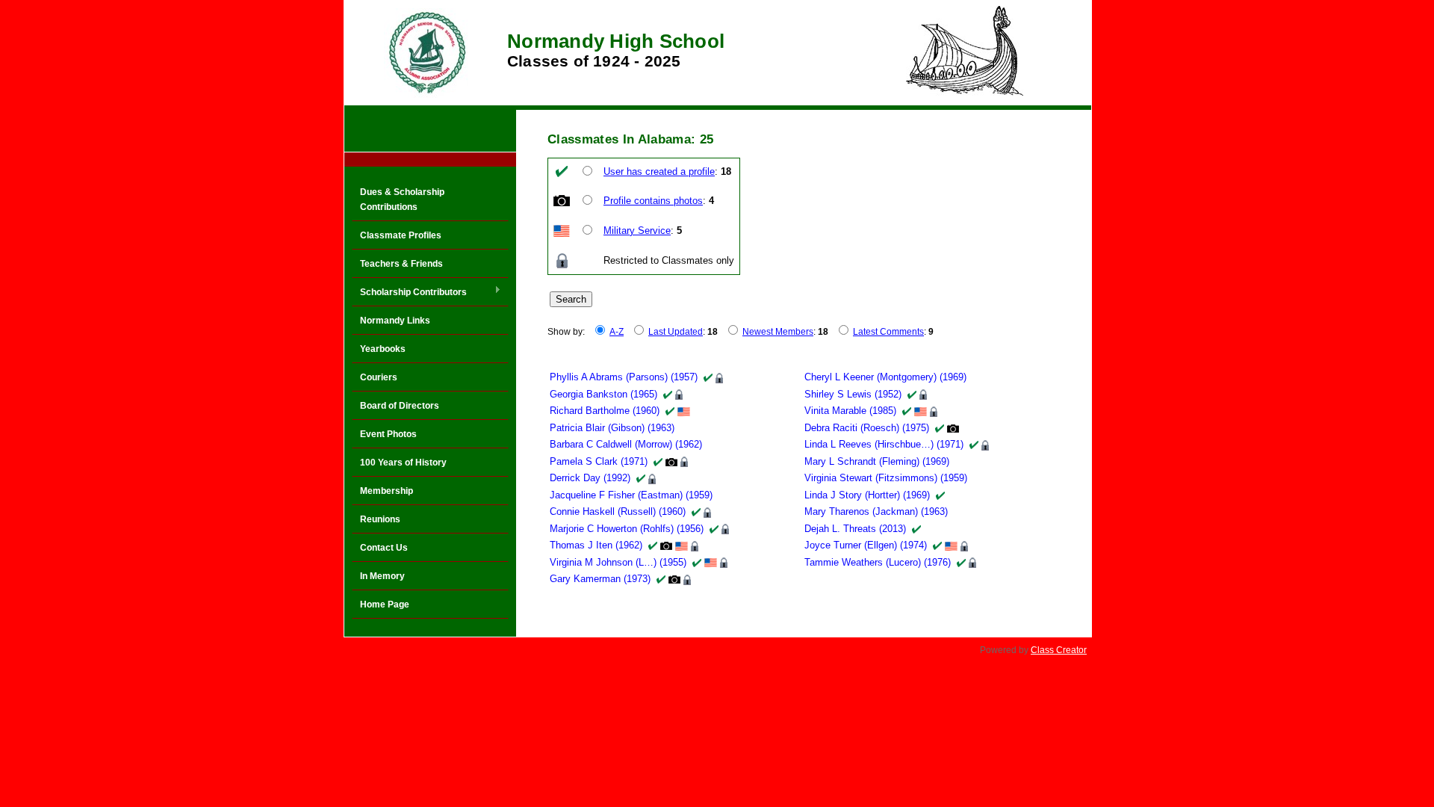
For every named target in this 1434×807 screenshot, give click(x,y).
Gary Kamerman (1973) (600, 578)
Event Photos (388, 434)
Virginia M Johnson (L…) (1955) (618, 562)
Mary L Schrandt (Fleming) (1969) (876, 461)
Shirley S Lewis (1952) (852, 394)
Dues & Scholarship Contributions (402, 199)
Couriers (378, 377)
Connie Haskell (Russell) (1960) (618, 511)
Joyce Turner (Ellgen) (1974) (865, 545)
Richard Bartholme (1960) (604, 410)
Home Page (384, 604)
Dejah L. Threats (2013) (855, 528)
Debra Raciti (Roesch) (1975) (866, 427)
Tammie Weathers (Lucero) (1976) (877, 562)
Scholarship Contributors (409, 293)
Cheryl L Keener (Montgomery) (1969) (885, 377)
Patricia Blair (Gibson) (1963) (612, 427)
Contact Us (384, 547)
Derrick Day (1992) (590, 477)
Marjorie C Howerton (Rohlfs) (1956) (627, 528)
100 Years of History (403, 462)
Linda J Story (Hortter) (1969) (867, 495)
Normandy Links (395, 320)
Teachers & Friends (401, 264)
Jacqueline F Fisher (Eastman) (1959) (631, 495)
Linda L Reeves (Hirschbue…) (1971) (883, 444)
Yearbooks (383, 349)
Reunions (380, 519)
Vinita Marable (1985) (850, 410)
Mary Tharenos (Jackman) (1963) (876, 511)
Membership (386, 491)
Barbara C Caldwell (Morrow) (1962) (626, 444)
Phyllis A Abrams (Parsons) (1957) (624, 377)
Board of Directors (399, 406)
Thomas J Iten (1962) (596, 545)
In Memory (382, 576)
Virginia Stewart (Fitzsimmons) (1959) (885, 477)
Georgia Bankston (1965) (603, 394)
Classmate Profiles (400, 235)
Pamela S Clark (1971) (599, 461)
